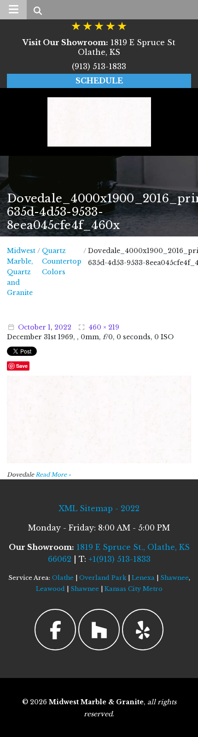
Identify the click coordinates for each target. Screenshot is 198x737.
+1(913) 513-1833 (119, 559)
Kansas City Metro (134, 588)
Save (22, 365)
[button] (13, 9)
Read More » (53, 474)
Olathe (63, 577)
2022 (62, 327)
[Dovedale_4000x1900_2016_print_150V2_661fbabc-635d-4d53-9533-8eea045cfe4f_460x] (99, 418)
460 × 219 (103, 327)
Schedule (99, 80)
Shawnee (174, 577)
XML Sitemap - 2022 (99, 508)
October (32, 327)
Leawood (50, 588)
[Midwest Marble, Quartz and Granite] (99, 122)
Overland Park (102, 577)
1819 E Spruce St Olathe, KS (99, 47)
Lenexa (143, 577)
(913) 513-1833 (99, 66)
